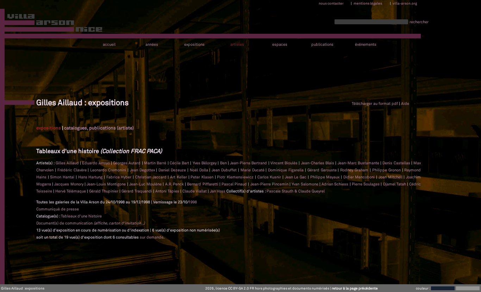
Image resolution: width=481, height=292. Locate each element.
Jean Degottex (143, 169)
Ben (224, 162)
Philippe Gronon (387, 169)
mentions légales (368, 3)
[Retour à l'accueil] (51, 24)
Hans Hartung (91, 176)
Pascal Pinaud (234, 184)
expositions (194, 44)
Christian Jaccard (151, 176)
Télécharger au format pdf (375, 103)
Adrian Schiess (335, 184)
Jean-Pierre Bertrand (249, 162)
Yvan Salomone (305, 184)
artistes (237, 44)
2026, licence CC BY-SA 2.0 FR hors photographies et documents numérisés (267, 288)
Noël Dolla (200, 169)
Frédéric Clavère (72, 169)
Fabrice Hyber (119, 176)
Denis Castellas (396, 162)
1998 (192, 201)
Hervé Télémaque (71, 191)
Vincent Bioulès (284, 162)
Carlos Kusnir (269, 176)
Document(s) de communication (90, 223)
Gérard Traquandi (137, 191)
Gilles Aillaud (68, 162)
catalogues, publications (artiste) (99, 128)
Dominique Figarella (286, 169)
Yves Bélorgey (205, 162)
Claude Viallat (195, 191)
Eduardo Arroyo (96, 162)
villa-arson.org (405, 3)
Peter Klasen (202, 176)
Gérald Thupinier (104, 191)
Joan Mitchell (391, 176)
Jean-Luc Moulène (146, 184)
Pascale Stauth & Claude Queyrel (296, 191)
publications (322, 44)
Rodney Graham (355, 169)
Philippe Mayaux (325, 176)
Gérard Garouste (322, 169)
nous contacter (331, 3)
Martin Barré (156, 162)
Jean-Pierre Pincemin (269, 184)
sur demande (151, 237)
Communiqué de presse (57, 209)
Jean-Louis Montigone (107, 184)
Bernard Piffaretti (203, 184)
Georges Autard (127, 162)
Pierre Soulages (366, 184)
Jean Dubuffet (225, 169)
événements (365, 44)
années (151, 44)
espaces (279, 44)
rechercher (419, 21)
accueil (109, 44)
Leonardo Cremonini (108, 169)
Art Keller (179, 176)
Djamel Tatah (395, 184)
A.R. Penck (175, 184)
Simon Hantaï (62, 176)
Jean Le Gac (296, 176)
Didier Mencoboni (359, 176)
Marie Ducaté (253, 169)
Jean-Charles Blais (318, 162)
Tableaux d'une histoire (81, 216)
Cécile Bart (180, 162)
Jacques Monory (69, 184)
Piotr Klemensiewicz (236, 176)
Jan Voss (218, 191)
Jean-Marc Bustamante (359, 162)
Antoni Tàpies (167, 191)
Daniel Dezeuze (172, 169)
